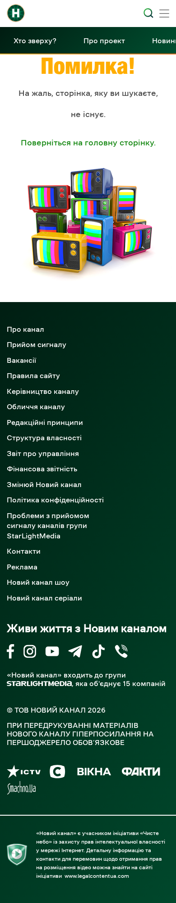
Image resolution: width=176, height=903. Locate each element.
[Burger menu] (164, 14)
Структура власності (44, 437)
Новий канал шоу (38, 582)
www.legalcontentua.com (97, 876)
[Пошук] (148, 13)
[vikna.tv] (93, 773)
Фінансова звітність (42, 468)
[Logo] (16, 13)
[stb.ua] (57, 773)
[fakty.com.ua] (141, 773)
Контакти (24, 551)
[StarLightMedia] (39, 683)
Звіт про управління (43, 453)
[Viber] (121, 653)
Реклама (22, 566)
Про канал (25, 329)
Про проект (104, 40)
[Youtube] (52, 652)
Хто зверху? (35, 40)
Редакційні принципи (45, 422)
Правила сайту (33, 375)
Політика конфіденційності (55, 499)
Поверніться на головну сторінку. (88, 143)
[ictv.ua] (24, 773)
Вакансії (21, 360)
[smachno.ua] (21, 789)
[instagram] (29, 653)
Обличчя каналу (36, 406)
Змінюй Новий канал (44, 484)
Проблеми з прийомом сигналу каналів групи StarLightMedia (48, 525)
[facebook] (10, 653)
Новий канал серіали (44, 597)
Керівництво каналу (43, 391)
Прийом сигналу (36, 344)
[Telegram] (75, 653)
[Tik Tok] (98, 653)
